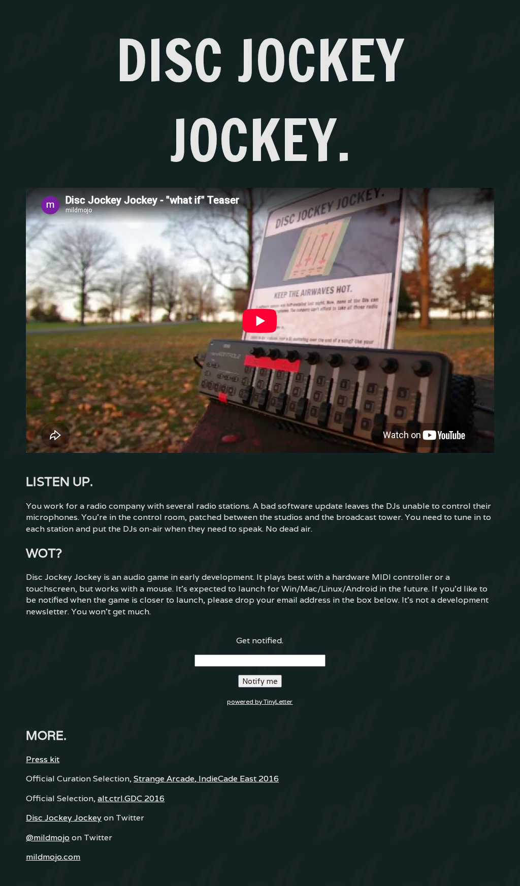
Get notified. (259, 640)
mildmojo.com (53, 856)
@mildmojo (48, 837)
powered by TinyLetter (259, 701)
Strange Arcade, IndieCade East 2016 (206, 778)
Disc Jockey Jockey (64, 817)
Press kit (42, 759)
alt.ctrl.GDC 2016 (131, 798)
